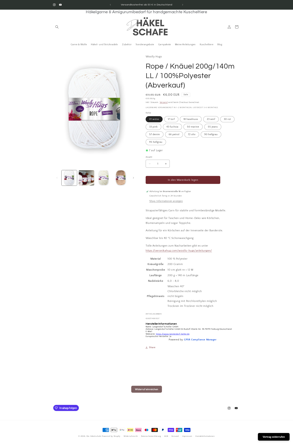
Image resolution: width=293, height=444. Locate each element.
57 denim (154, 134)
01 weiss (154, 119)
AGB (166, 436)
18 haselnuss (190, 119)
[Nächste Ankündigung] (182, 5)
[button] (57, 27)
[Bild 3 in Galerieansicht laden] (103, 178)
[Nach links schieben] (57, 178)
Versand (164, 102)
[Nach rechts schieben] (133, 178)
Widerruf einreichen (146, 389)
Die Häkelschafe (93, 436)
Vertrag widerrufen (274, 436)
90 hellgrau (211, 134)
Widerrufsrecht (131, 436)
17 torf (171, 119)
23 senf (211, 119)
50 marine (193, 126)
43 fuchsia (172, 126)
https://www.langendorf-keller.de (172, 334)
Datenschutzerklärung (151, 436)
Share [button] (152, 347)
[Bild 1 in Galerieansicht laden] (69, 178)
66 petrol (174, 134)
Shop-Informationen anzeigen (166, 201)
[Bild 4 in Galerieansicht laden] (121, 178)
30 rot (227, 119)
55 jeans (213, 126)
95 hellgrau (155, 142)
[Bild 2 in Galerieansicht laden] (86, 178)
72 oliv (192, 134)
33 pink (153, 126)
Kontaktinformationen (205, 436)
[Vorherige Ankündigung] (110, 5)
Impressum (187, 436)
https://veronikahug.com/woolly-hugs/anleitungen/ (179, 250)
